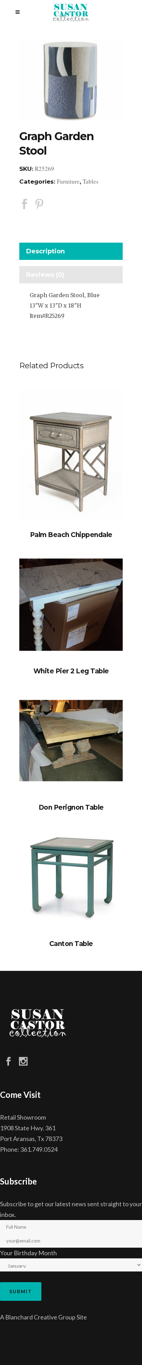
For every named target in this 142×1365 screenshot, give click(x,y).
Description (45, 251)
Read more (71, 454)
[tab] (71, 253)
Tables (91, 181)
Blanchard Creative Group (40, 1317)
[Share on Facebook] (24, 203)
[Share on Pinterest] (39, 203)
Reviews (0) (45, 275)
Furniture (68, 181)
